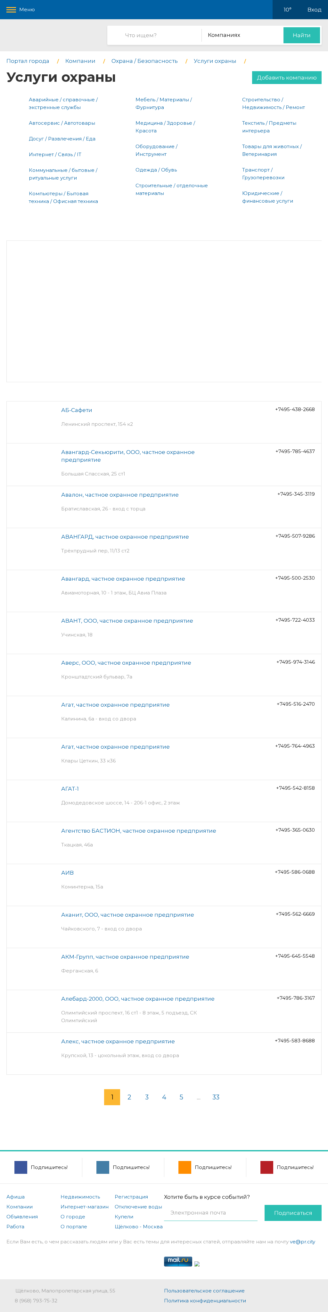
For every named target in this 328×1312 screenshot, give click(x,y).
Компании (19, 1207)
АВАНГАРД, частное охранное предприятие (125, 537)
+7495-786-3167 (296, 998)
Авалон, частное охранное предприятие (120, 495)
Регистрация (131, 1197)
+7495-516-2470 (296, 704)
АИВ (67, 873)
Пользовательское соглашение (204, 1291)
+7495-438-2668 (295, 409)
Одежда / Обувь (156, 170)
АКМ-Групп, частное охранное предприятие (125, 957)
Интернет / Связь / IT (55, 154)
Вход (315, 9)
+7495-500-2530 (295, 578)
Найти (302, 35)
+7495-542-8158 (295, 788)
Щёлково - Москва (139, 1227)
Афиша (15, 1197)
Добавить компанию (287, 77)
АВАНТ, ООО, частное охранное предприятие (127, 621)
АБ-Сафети (76, 410)
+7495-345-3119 (296, 494)
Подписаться (293, 1213)
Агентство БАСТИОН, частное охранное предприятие (138, 831)
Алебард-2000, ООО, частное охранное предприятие (138, 999)
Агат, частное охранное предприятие (115, 705)
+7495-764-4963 (295, 746)
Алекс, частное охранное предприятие (118, 1041)
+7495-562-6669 (295, 914)
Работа (15, 1227)
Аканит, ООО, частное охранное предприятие (127, 915)
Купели (124, 1217)
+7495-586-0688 (295, 872)
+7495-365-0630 (295, 830)
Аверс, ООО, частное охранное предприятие (126, 663)
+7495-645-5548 (295, 956)
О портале (74, 1227)
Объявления (22, 1217)
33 (215, 1097)
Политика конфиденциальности (205, 1301)
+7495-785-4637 (295, 451)
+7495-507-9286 (295, 536)
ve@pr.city (302, 1242)
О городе (73, 1217)
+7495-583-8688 (295, 1041)
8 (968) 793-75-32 (36, 1301)
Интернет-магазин (85, 1207)
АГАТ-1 (70, 789)
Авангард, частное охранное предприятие (123, 579)
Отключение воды (138, 1207)
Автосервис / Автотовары (62, 123)
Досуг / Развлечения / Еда (62, 139)
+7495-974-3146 (295, 662)
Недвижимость (80, 1197)
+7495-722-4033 (295, 620)
